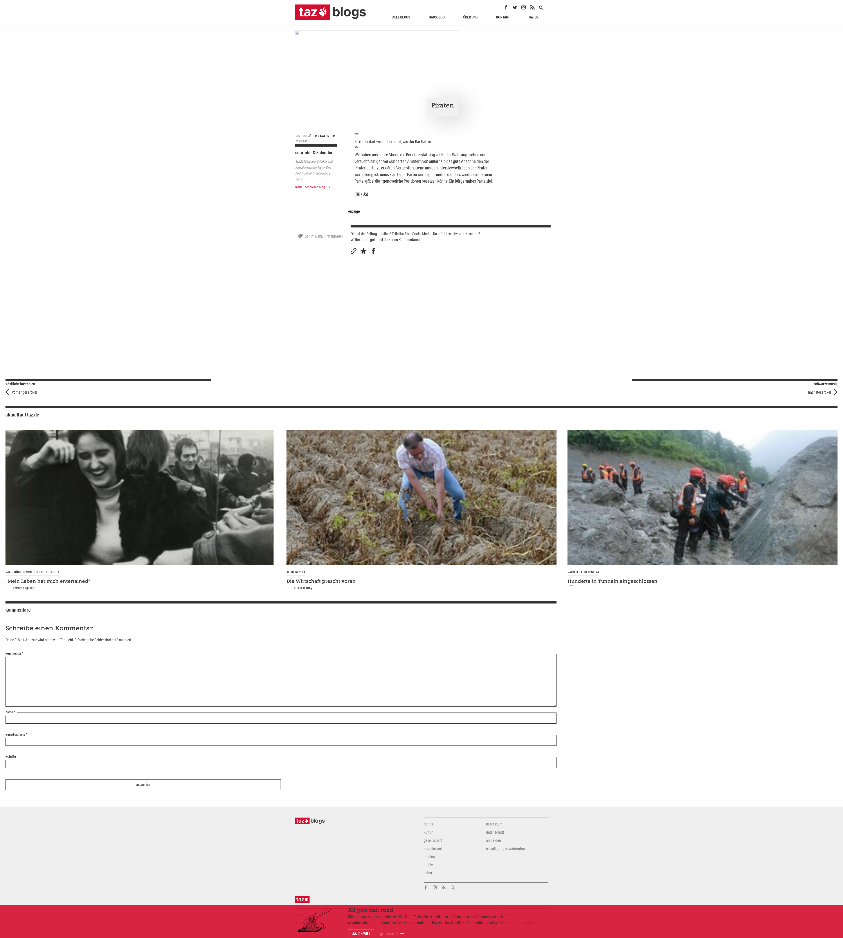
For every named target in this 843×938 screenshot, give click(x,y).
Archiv (428, 864)
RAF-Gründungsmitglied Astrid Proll (32, 572)
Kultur (428, 832)
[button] (363, 251)
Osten (428, 872)
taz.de (533, 17)
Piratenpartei (333, 236)
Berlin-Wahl (313, 236)
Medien (429, 856)
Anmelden (493, 840)
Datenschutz (495, 832)
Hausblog (437, 17)
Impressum (494, 824)
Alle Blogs (401, 17)
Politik (428, 824)
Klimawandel (295, 572)
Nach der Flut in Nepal (583, 572)
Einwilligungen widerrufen (505, 848)
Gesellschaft (433, 840)
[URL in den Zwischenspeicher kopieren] (354, 251)
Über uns (470, 17)
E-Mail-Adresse (16, 734)
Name (10, 712)
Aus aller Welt (433, 848)
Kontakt (503, 17)
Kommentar (14, 654)
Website (10, 757)
